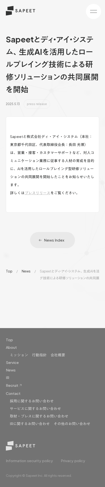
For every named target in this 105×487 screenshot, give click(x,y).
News (26, 271)
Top (9, 271)
